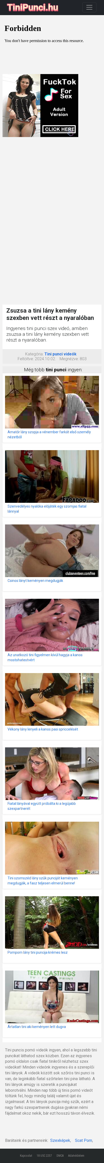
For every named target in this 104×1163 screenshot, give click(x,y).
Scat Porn (83, 1140)
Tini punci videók (60, 354)
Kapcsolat (26, 1155)
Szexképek (60, 1140)
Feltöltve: (26, 358)
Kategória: (34, 354)
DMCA (60, 1155)
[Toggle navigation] (89, 7)
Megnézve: (69, 358)
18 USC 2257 (44, 1155)
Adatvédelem (76, 1155)
